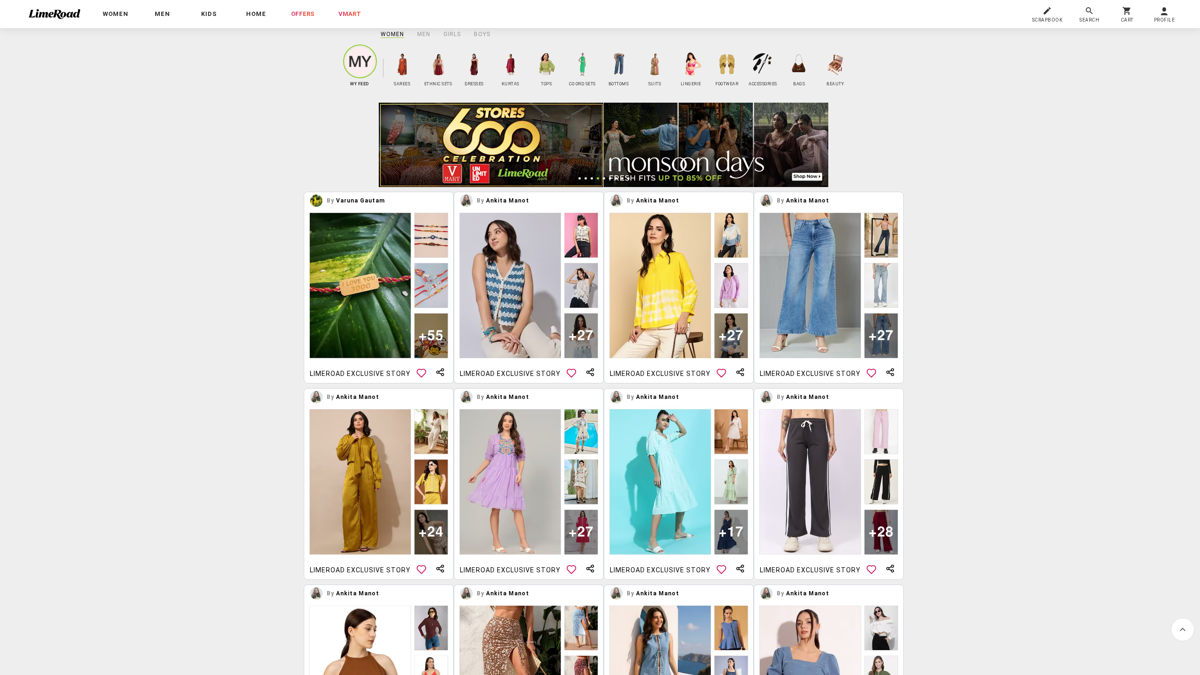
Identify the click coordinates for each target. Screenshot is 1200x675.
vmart (349, 13)
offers (303, 13)
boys (482, 34)
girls (452, 34)
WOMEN (392, 34)
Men (423, 34)
